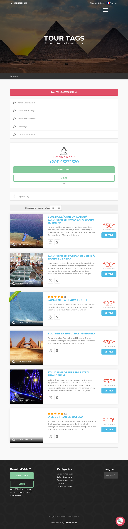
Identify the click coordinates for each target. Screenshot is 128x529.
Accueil (16, 76)
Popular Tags (24, 196)
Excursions (24, 10)
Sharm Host (70, 523)
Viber (64, 178)
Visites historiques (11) (26, 103)
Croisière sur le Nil (65, 486)
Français (113, 3)
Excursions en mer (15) (27, 118)
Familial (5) (22, 126)
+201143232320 (64, 161)
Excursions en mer (65, 480)
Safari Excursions (64, 477)
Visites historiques (65, 474)
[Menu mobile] (105, 10)
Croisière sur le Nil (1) (26, 134)
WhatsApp (64, 170)
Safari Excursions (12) (26, 111)
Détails (109, 235)
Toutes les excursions (64, 92)
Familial (60, 483)
